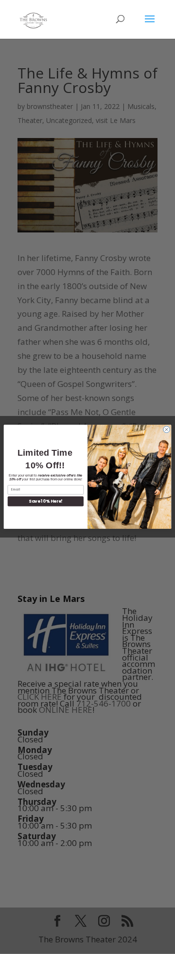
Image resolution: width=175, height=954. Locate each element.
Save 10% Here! (46, 501)
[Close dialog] (166, 430)
